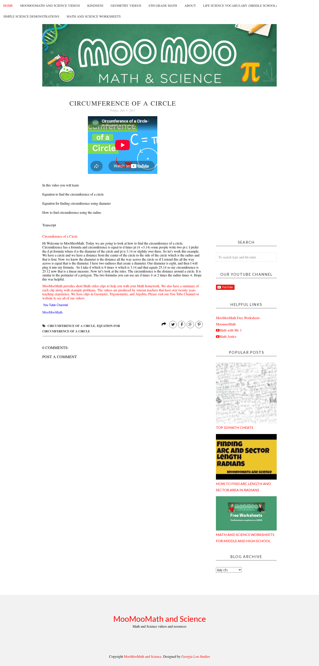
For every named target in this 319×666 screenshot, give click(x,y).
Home (8, 5)
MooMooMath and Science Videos (50, 5)
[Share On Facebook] (181, 324)
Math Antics (227, 336)
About (190, 5)
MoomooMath (226, 324)
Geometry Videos (126, 5)
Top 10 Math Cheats (234, 427)
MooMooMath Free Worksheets (238, 317)
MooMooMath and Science (159, 619)
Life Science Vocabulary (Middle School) (240, 5)
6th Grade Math (163, 5)
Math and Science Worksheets (94, 16)
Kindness (95, 5)
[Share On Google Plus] (190, 324)
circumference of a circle (71, 325)
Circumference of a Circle (59, 236)
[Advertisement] (246, 165)
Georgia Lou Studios (195, 656)
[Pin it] (199, 324)
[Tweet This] (173, 324)
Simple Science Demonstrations (31, 16)
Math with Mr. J (230, 330)
